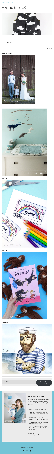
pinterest (27, 451)
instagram (23, 451)
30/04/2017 (4, 10)
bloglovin (30, 451)
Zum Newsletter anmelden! (44, 383)
